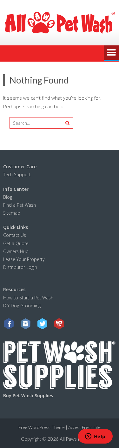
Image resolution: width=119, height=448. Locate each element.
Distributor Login (20, 267)
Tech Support (17, 174)
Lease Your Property (23, 259)
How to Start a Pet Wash (29, 298)
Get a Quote (16, 243)
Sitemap (11, 213)
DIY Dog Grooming (22, 306)
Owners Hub (16, 251)
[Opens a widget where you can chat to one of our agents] (95, 437)
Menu (111, 53)
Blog (7, 197)
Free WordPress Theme (41, 427)
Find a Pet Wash (19, 205)
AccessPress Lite (84, 427)
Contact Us (14, 235)
